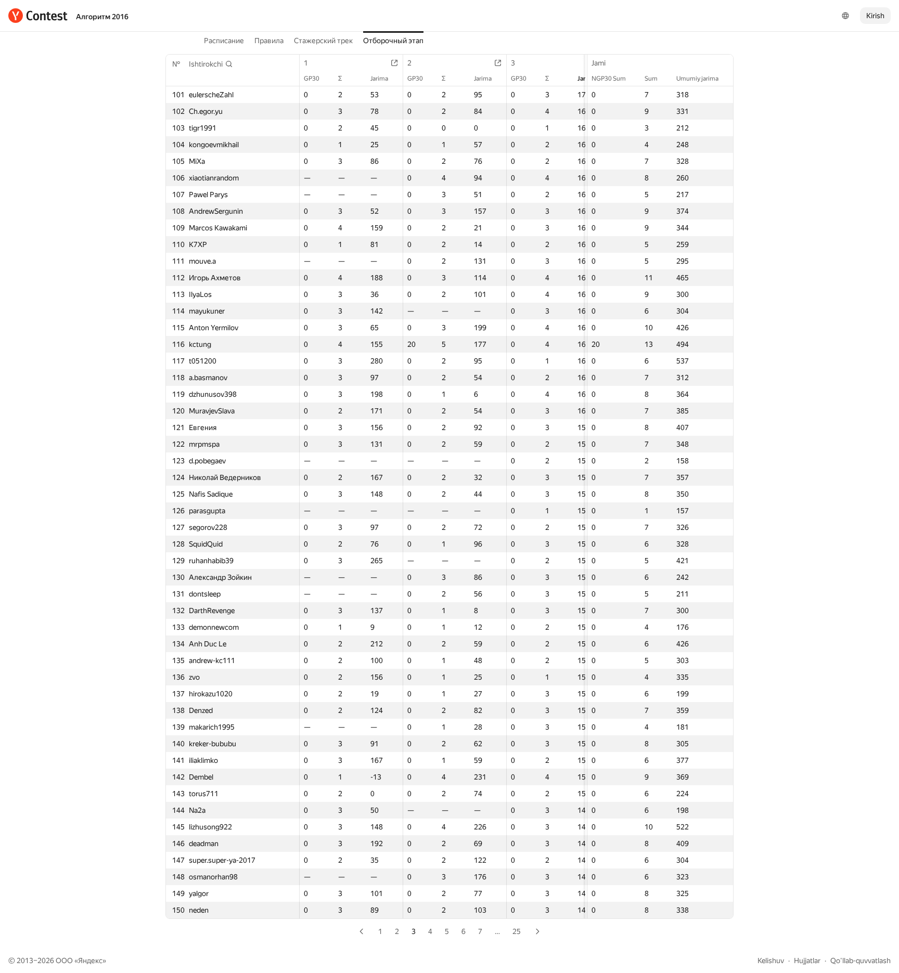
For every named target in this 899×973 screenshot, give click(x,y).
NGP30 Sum (609, 78)
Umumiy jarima (697, 78)
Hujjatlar (807, 960)
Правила (269, 40)
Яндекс (90, 960)
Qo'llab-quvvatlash (860, 960)
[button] (211, 64)
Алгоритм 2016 (102, 16)
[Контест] (38, 15)
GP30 (311, 78)
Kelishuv (770, 960)
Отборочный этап (393, 40)
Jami (599, 63)
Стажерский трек (323, 40)
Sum (651, 78)
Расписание (224, 40)
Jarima (379, 78)
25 (516, 931)
